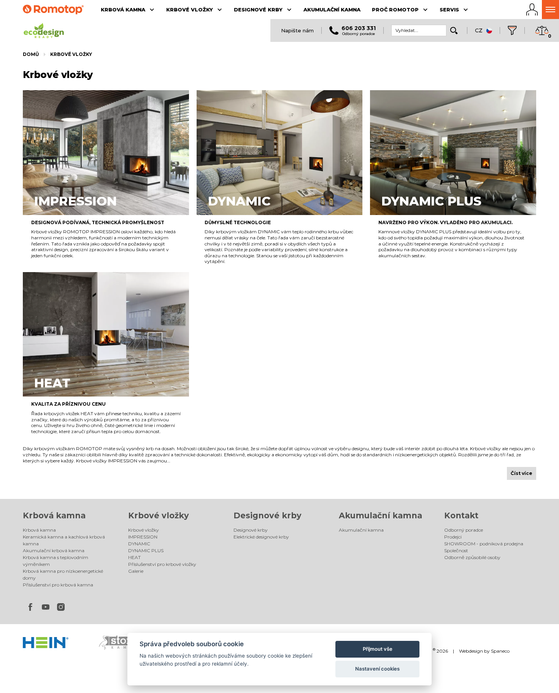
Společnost (456, 550)
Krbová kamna (54, 515)
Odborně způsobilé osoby (472, 557)
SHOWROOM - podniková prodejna (483, 543)
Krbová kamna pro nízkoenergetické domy (63, 574)
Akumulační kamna (380, 515)
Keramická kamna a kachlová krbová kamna (64, 540)
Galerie (135, 571)
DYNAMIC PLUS (146, 550)
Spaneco (500, 651)
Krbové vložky (71, 54)
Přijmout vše (377, 649)
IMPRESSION (142, 537)
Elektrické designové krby (261, 537)
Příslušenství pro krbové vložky (162, 564)
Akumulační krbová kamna (53, 550)
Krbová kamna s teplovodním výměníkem (55, 560)
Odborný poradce (463, 530)
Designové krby (267, 515)
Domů (31, 54)
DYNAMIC (139, 543)
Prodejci (453, 537)
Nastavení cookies (377, 669)
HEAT (134, 557)
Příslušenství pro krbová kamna (58, 585)
